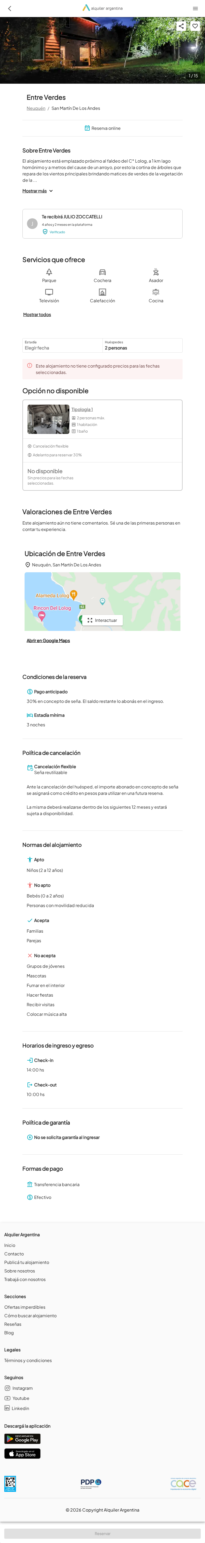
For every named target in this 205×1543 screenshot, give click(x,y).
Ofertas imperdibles (24, 1307)
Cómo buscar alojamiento (30, 1315)
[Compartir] (181, 26)
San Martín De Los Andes (76, 108)
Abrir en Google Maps (48, 640)
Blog (9, 1332)
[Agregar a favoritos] (195, 26)
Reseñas (12, 1324)
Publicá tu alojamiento (26, 1262)
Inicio (9, 1245)
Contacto (14, 1253)
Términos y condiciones (28, 1360)
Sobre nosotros (19, 1271)
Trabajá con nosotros (25, 1279)
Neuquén (36, 108)
